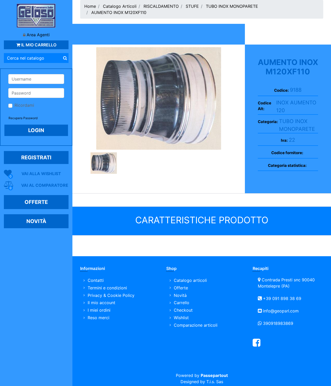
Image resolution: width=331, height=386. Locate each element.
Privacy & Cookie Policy (111, 295)
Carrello (181, 302)
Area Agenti (38, 34)
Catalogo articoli (190, 280)
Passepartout (214, 375)
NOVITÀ (36, 221)
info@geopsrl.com (281, 310)
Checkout (183, 310)
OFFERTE (36, 202)
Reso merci (98, 317)
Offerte (181, 287)
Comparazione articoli (195, 325)
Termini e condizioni (107, 287)
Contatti (96, 280)
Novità (180, 295)
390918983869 (278, 323)
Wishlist (181, 317)
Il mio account (101, 302)
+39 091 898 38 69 (282, 298)
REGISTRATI (36, 157)
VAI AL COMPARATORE (44, 185)
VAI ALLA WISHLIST (41, 173)
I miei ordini (99, 310)
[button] (65, 58)
